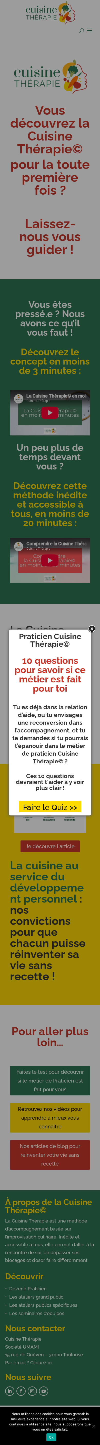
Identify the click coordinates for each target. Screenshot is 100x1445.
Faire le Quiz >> (50, 807)
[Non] (93, 1426)
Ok (51, 1437)
